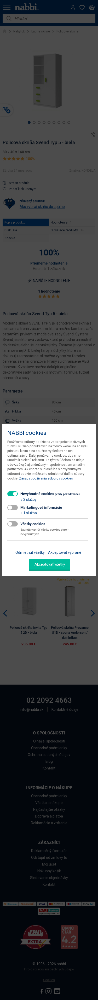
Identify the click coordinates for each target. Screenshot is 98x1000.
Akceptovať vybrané (64, 552)
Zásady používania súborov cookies (46, 478)
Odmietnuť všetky (30, 552)
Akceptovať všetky (49, 564)
